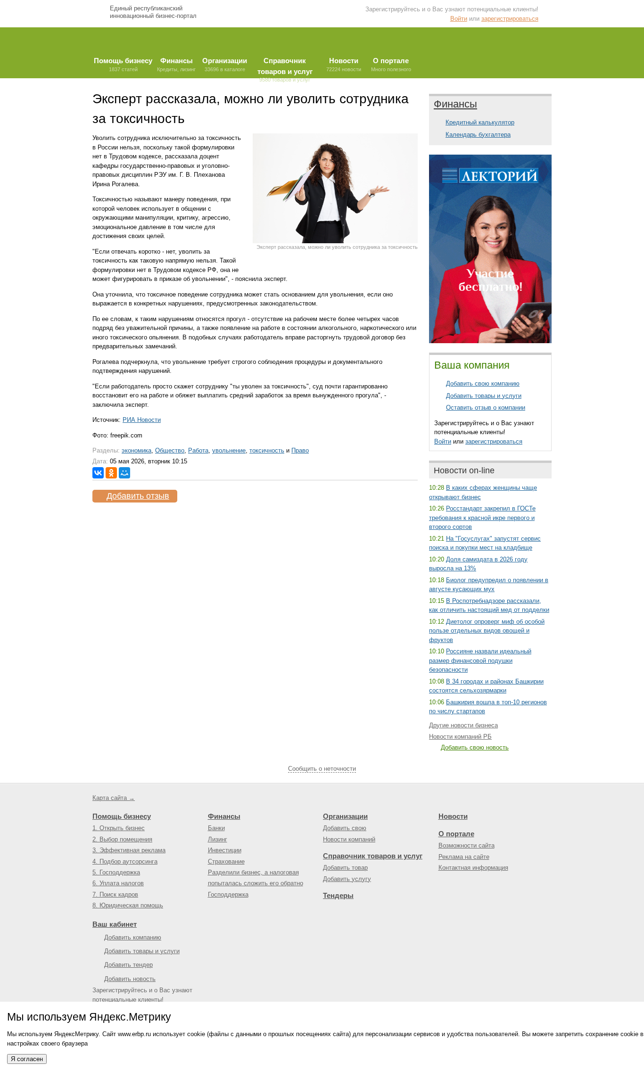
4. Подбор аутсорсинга (124, 861)
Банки (216, 828)
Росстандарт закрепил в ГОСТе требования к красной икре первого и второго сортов (482, 517)
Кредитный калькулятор (480, 122)
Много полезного (391, 64)
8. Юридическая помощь (127, 905)
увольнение (229, 450)
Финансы (455, 104)
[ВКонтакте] (98, 472)
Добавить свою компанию (483, 383)
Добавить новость (130, 978)
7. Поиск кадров (115, 894)
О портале (456, 834)
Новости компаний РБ (460, 736)
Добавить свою (344, 828)
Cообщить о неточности (322, 768)
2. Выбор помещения (122, 839)
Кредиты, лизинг (176, 64)
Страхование (226, 861)
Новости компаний (349, 839)
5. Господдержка (116, 872)
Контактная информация (473, 867)
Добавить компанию (132, 937)
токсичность (266, 450)
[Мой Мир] (124, 472)
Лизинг (217, 839)
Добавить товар (345, 867)
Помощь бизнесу (121, 816)
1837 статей (123, 64)
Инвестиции (224, 850)
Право (300, 450)
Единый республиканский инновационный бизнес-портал (153, 12)
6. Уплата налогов (118, 883)
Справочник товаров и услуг (372, 856)
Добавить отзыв (138, 496)
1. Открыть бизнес (118, 828)
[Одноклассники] (111, 472)
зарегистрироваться (509, 18)
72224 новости (343, 64)
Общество (169, 450)
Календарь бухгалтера (478, 134)
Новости (453, 816)
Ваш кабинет (114, 924)
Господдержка (228, 894)
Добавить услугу (347, 878)
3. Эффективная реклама (128, 850)
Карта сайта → (113, 797)
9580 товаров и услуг (285, 67)
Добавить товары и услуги (483, 395)
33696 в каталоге (224, 64)
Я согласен (27, 1059)
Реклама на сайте (463, 856)
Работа (198, 450)
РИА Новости (142, 419)
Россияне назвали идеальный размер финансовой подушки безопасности (480, 660)
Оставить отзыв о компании (485, 407)
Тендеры (338, 895)
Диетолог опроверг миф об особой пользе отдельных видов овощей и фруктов (487, 630)
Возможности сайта (466, 845)
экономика (136, 450)
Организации (345, 816)
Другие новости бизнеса (463, 725)
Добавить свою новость (475, 747)
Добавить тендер (128, 964)
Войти (458, 18)
